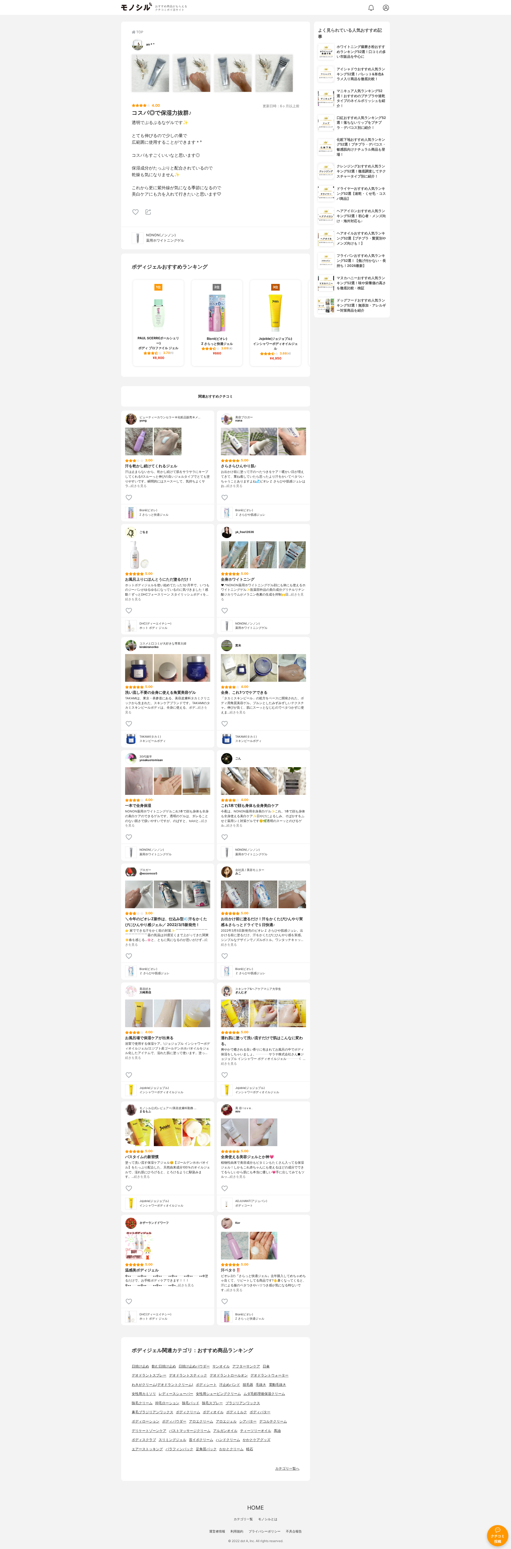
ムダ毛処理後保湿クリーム (264, 1394)
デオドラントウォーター (269, 1375)
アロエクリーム (201, 1421)
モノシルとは (267, 1519)
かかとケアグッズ (256, 1440)
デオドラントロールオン (229, 1375)
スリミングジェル (172, 1440)
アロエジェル (226, 1421)
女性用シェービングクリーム (218, 1394)
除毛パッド (190, 1403)
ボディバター (260, 1412)
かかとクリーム (231, 1449)
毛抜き (261, 1385)
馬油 (277, 1431)
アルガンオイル (225, 1431)
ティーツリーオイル (255, 1431)
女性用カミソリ (144, 1394)
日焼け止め (140, 1366)
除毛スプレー (212, 1403)
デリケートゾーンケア (149, 1431)
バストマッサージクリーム (190, 1431)
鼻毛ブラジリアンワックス (152, 1412)
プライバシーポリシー (265, 1531)
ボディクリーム (188, 1412)
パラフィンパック (179, 1449)
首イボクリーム (201, 1440)
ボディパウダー (174, 1421)
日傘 (266, 1366)
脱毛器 (248, 1385)
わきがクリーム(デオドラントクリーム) (162, 1385)
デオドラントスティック (188, 1375)
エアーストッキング (147, 1449)
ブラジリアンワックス (242, 1403)
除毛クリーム (142, 1403)
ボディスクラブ (144, 1440)
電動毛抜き (277, 1385)
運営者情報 (217, 1531)
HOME (255, 1507)
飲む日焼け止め (164, 1366)
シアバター (248, 1421)
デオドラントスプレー (149, 1375)
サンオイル (221, 1366)
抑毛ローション (167, 1403)
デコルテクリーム (273, 1421)
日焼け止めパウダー (194, 1366)
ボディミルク (236, 1412)
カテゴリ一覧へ (287, 1468)
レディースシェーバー (176, 1394)
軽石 (249, 1449)
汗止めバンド (229, 1385)
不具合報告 (294, 1531)
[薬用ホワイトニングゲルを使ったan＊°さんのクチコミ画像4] (274, 73)
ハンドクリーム (228, 1440)
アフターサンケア (246, 1366)
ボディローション (145, 1421)
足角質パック (206, 1449)
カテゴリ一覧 (243, 1519)
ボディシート (206, 1385)
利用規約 (236, 1531)
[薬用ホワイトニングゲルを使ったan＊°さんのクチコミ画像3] (233, 73)
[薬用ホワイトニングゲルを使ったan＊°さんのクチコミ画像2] (191, 73)
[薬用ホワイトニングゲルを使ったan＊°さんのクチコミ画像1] (150, 73)
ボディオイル (213, 1412)
